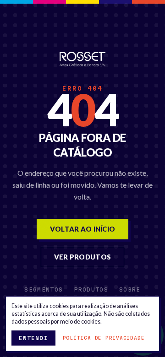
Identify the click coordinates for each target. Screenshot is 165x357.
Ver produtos (82, 257)
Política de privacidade (104, 338)
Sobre (130, 289)
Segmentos (43, 289)
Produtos (91, 289)
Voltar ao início (83, 229)
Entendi (33, 338)
